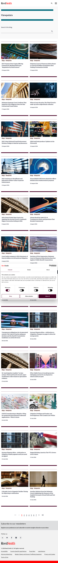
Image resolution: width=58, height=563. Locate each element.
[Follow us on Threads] (20, 537)
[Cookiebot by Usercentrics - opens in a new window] (50, 266)
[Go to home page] (6, 3)
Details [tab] (29, 269)
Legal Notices (41, 551)
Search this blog (6, 27)
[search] (52, 31)
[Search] (52, 3)
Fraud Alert (32, 551)
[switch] (22, 290)
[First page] (15, 515)
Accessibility (4, 551)
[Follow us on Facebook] (11, 537)
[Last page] (42, 515)
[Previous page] (19, 515)
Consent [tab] (10, 269)
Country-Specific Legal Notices (18, 551)
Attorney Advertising (6, 554)
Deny (10, 296)
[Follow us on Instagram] (16, 537)
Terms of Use (4, 557)
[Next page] (39, 515)
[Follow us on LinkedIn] (2, 537)
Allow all (47, 296)
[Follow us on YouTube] (7, 537)
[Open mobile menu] (56, 3)
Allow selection (29, 296)
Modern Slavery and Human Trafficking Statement (28, 554)
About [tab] (48, 269)
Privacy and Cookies (49, 554)
